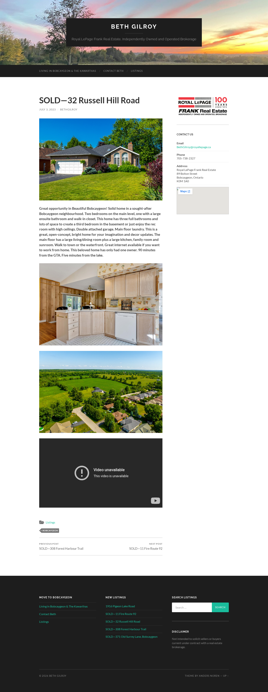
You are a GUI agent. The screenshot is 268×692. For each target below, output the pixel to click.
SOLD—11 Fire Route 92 (145, 546)
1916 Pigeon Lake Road (120, 606)
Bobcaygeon (50, 530)
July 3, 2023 (47, 109)
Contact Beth (113, 70)
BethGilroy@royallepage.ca (194, 147)
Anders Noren (209, 675)
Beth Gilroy (134, 26)
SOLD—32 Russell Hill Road (123, 621)
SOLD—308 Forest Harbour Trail (61, 546)
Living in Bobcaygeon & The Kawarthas (67, 70)
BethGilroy (68, 109)
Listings (137, 70)
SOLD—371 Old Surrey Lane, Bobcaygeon (132, 636)
